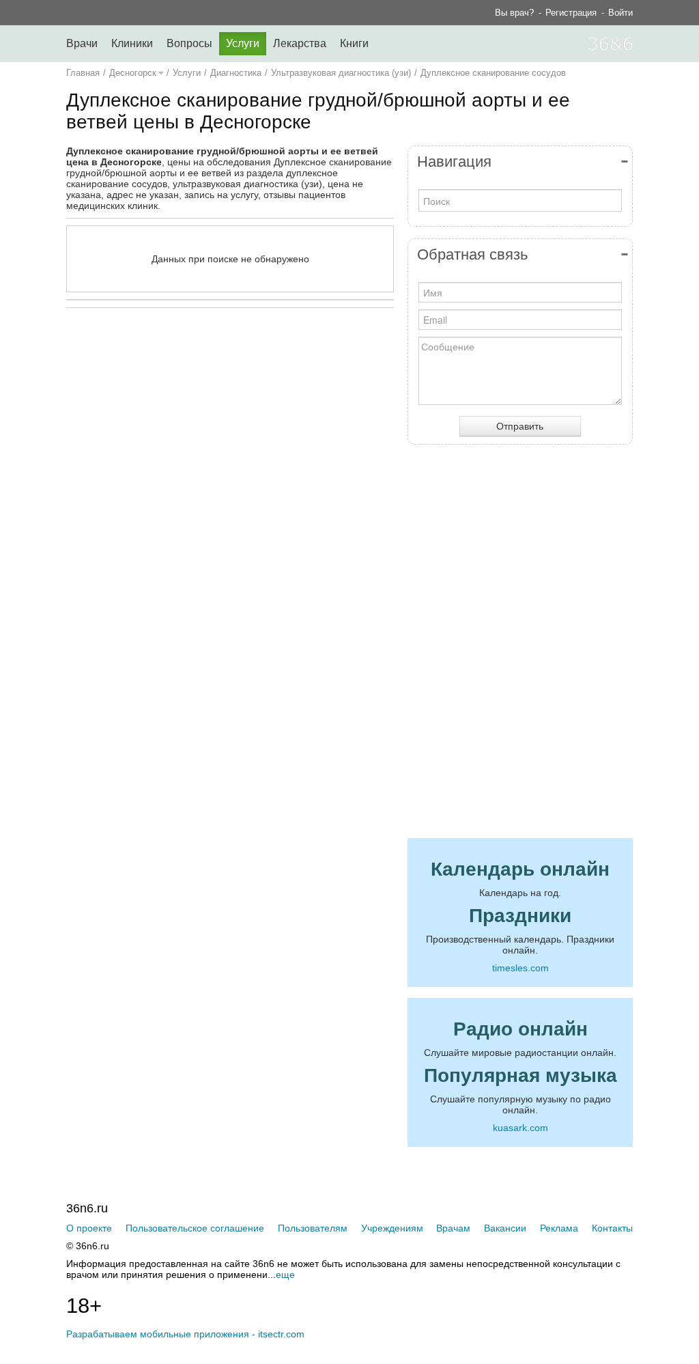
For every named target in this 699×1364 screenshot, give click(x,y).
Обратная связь (472, 254)
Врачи (82, 43)
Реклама (559, 1228)
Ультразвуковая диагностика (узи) (341, 73)
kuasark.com (520, 1127)
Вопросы (189, 43)
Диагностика (235, 73)
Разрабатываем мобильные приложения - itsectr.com (185, 1333)
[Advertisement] (264, 451)
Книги (354, 43)
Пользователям (312, 1228)
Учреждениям (392, 1228)
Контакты (612, 1228)
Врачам (453, 1228)
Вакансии (505, 1228)
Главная (83, 73)
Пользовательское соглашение (195, 1228)
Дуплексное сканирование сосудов (493, 73)
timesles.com (520, 967)
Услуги (242, 43)
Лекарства (299, 43)
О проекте (89, 1228)
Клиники (132, 43)
